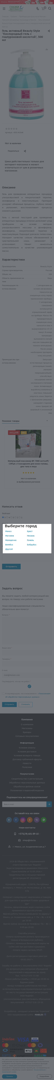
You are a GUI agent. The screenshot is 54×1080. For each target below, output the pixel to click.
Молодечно (10, 540)
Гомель (30, 540)
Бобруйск (31, 544)
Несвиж (30, 535)
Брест (29, 531)
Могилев (9, 535)
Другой (9, 549)
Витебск (9, 544)
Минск (8, 531)
